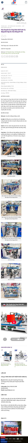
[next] (27, 359)
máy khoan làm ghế (15, 53)
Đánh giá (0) (4, 67)
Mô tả (2, 64)
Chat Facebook (4, 441)
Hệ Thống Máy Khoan (10, 52)
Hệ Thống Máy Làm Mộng (14, 26)
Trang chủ (4, 26)
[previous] (1, 359)
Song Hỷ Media (17, 441)
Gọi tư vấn (3, 437)
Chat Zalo (3, 439)
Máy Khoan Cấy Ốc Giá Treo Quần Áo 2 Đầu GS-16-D (21, 365)
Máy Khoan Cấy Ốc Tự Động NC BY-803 (6, 365)
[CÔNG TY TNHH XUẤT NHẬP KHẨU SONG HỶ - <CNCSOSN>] (14, 2)
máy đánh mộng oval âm (6, 53)
